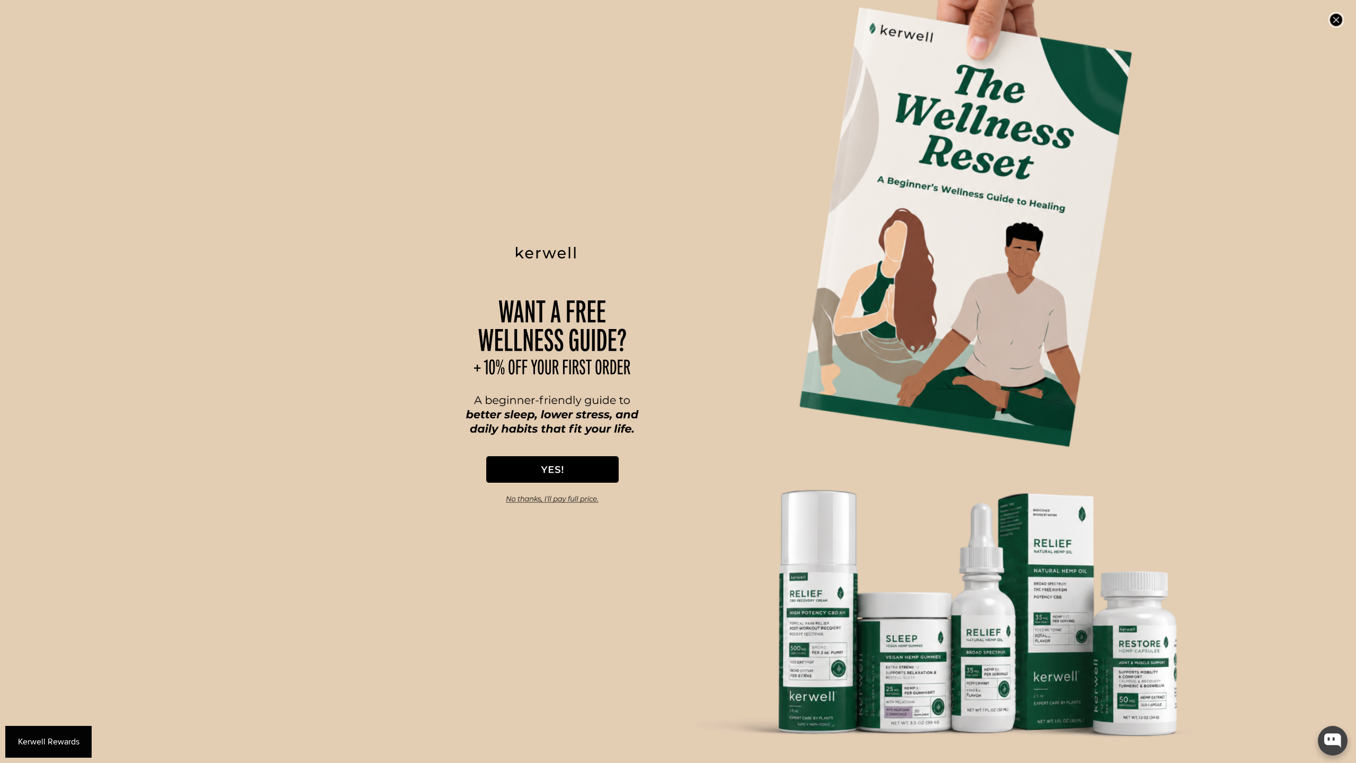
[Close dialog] (1336, 19)
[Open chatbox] (1333, 741)
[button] (552, 469)
